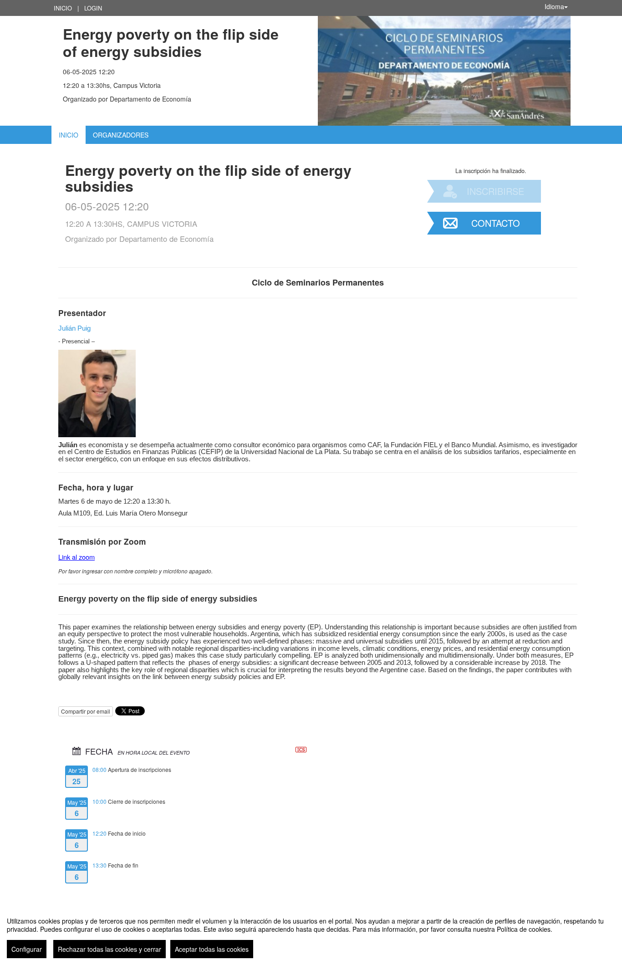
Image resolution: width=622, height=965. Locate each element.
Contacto (495, 223)
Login (93, 8)
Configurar (26, 949)
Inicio (63, 8)
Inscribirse (495, 191)
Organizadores (120, 134)
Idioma (554, 6)
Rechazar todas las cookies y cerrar (109, 949)
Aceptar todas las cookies (212, 949)
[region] (311, 934)
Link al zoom (76, 557)
